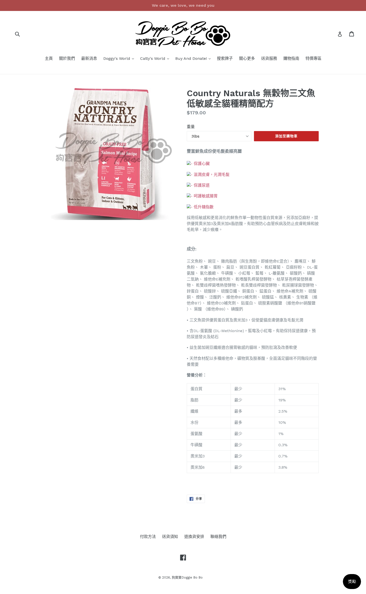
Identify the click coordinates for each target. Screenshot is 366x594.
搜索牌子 (225, 58)
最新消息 (89, 58)
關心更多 (247, 58)
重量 (191, 126)
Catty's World (156, 58)
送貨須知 (170, 536)
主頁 (49, 58)
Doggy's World (119, 58)
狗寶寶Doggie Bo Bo (187, 577)
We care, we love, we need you (183, 5)
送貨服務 (269, 58)
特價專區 (313, 58)
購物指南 (291, 58)
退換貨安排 (194, 536)
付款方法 (148, 536)
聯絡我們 (218, 536)
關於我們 (67, 58)
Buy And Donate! (194, 58)
